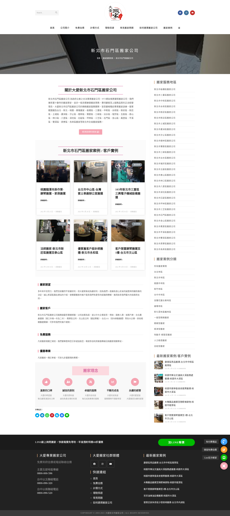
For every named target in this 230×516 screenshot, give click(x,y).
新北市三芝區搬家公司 (164, 209)
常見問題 (98, 498)
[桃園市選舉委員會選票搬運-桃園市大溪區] (158, 391)
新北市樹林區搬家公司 (164, 141)
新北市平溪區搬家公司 (164, 232)
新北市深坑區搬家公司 (164, 192)
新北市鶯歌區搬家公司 (164, 146)
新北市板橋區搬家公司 (164, 89)
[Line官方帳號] (224, 457)
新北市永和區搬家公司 (164, 106)
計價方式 (98, 488)
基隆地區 (158, 306)
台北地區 (158, 272)
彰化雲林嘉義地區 (162, 312)
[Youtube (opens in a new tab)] (192, 12)
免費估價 (98, 483)
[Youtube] (110, 463)
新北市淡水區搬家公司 (164, 158)
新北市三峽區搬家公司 (164, 152)
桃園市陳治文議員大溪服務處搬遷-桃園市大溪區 (166, 469)
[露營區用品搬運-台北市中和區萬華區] (158, 364)
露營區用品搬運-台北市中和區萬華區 (161, 463)
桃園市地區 (159, 283)
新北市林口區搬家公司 (164, 181)
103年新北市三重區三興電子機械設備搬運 (127, 193)
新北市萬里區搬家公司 (164, 226)
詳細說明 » (44, 200)
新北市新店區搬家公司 (164, 118)
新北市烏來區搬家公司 (164, 249)
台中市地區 (159, 295)
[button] (90, 132)
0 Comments (181, 368)
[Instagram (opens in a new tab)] (186, 12)
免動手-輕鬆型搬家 (163, 335)
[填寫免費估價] (224, 449)
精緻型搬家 (159, 323)
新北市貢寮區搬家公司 (164, 244)
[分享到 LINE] (67, 415)
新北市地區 (159, 278)
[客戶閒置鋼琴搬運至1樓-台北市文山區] (158, 418)
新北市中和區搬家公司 (164, 101)
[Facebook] (94, 463)
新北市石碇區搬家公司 (164, 198)
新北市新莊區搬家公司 (164, 112)
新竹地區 (158, 289)
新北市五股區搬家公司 (164, 169)
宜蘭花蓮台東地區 (162, 300)
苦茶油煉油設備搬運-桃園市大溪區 (160, 496)
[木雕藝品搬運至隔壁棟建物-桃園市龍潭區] (158, 404)
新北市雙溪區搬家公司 (164, 238)
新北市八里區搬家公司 (164, 186)
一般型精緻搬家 (161, 318)
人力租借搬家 (160, 340)
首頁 (95, 478)
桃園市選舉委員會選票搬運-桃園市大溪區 (163, 476)
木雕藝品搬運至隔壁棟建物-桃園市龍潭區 (163, 482)
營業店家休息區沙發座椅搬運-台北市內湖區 (164, 502)
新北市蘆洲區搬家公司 (164, 129)
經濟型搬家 (159, 329)
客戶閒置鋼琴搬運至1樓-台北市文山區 (161, 489)
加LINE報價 (176, 442)
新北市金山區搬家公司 (164, 221)
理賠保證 (98, 493)
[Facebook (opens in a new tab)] (180, 12)
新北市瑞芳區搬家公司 (164, 164)
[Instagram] (102, 463)
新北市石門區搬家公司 (164, 215)
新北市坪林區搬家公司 (164, 204)
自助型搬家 (159, 346)
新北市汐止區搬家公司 (164, 135)
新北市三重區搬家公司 (164, 95)
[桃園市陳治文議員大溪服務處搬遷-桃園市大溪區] (158, 378)
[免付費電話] (224, 441)
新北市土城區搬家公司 (164, 124)
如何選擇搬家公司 (102, 502)
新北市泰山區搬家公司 (164, 175)
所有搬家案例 (160, 266)
